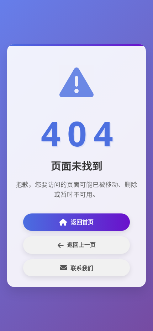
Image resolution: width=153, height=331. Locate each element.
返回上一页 (81, 245)
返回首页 (82, 222)
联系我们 (81, 268)
